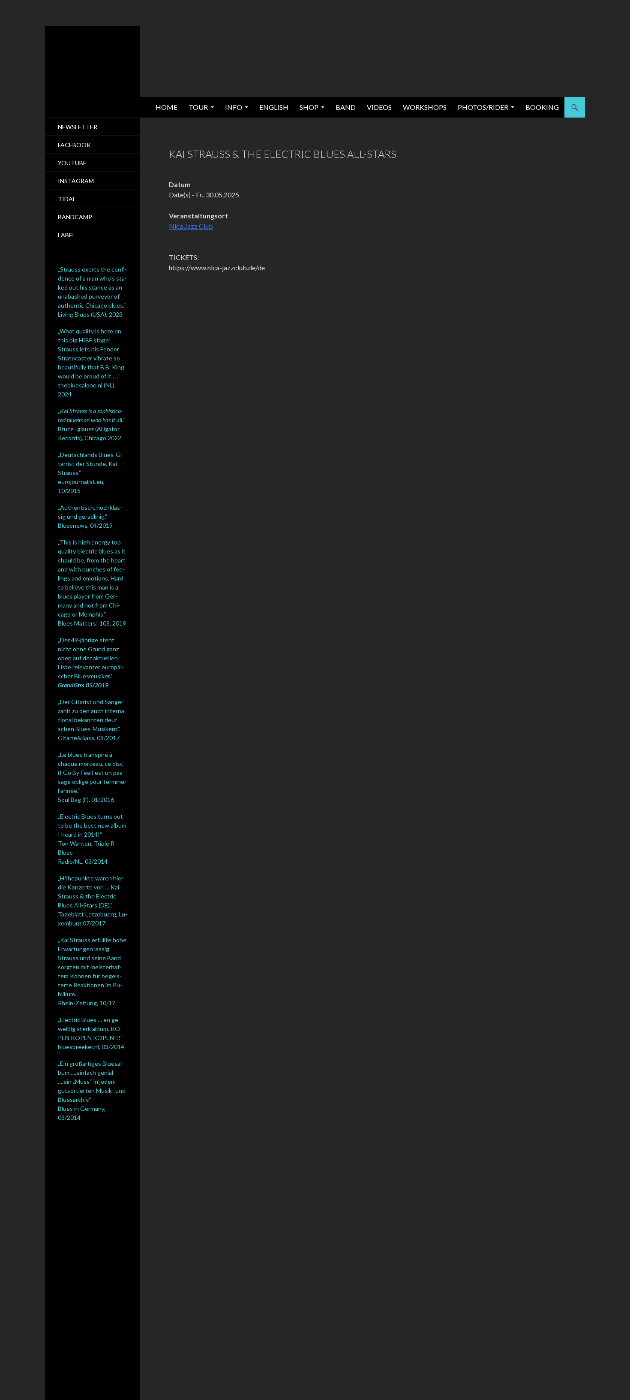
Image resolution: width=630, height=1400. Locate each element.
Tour (198, 107)
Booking (542, 107)
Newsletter (77, 126)
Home (166, 107)
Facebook (74, 144)
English (273, 107)
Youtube (72, 162)
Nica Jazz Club (191, 226)
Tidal (67, 199)
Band (346, 107)
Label (66, 235)
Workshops (425, 107)
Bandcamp (75, 217)
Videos (379, 107)
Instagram (76, 180)
